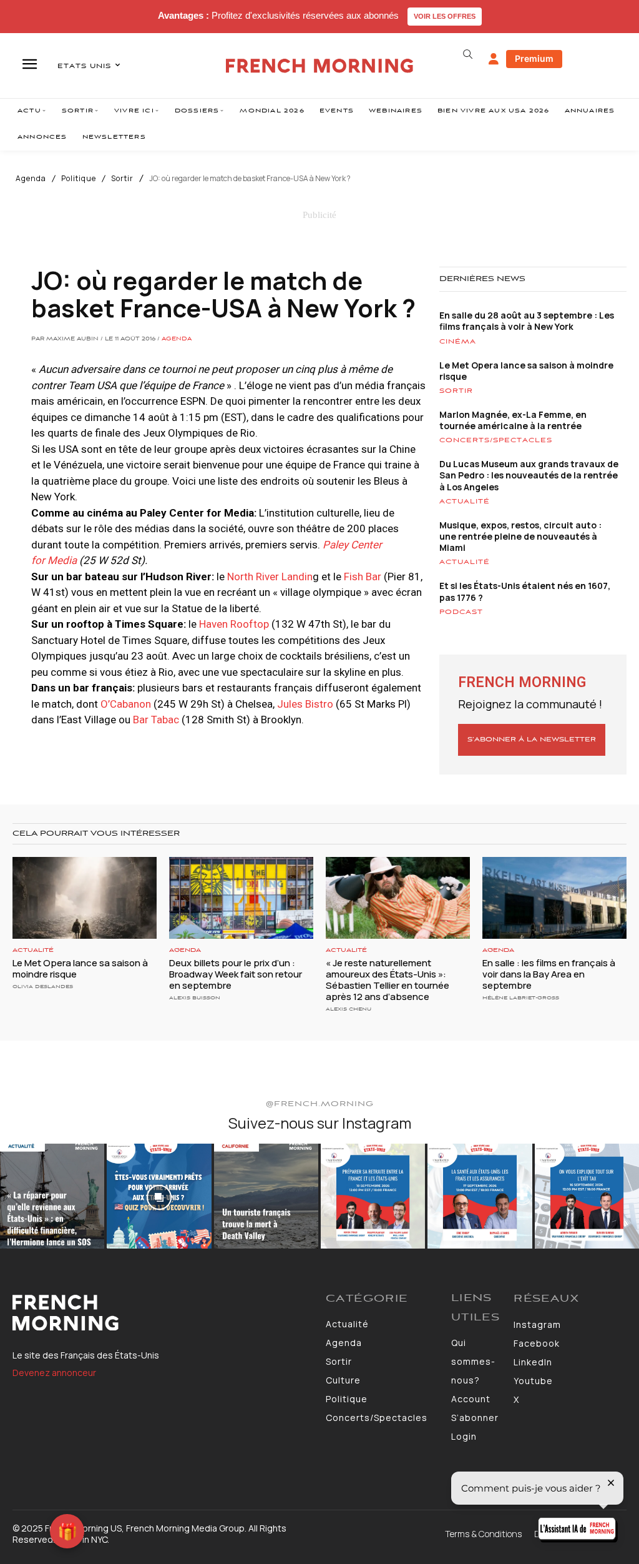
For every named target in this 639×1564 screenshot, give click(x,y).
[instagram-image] (52, 1196)
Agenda (31, 178)
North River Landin (270, 576)
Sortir (122, 178)
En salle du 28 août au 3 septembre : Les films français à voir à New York (526, 320)
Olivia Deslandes (42, 986)
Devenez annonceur (54, 1372)
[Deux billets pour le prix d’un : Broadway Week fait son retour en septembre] (241, 898)
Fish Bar (362, 576)
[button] (468, 54)
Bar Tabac (156, 719)
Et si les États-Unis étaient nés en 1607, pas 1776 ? (524, 591)
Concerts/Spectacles (495, 440)
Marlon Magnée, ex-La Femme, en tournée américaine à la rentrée (513, 420)
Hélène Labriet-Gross (520, 998)
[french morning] (319, 66)
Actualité (464, 501)
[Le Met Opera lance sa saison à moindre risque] (84, 898)
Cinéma (457, 341)
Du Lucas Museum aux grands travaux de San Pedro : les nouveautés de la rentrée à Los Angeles (528, 475)
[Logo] (162, 1313)
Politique (78, 178)
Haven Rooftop (234, 624)
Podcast (461, 612)
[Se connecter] (494, 59)
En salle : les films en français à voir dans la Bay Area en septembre (548, 974)
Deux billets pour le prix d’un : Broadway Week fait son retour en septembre (235, 974)
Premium (534, 58)
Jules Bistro (305, 704)
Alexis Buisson (194, 998)
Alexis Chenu (348, 1009)
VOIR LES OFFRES (445, 16)
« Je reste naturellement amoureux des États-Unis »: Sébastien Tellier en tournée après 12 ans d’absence (387, 979)
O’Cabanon (125, 704)
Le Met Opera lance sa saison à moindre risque (526, 370)
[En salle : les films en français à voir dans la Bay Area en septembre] (554, 898)
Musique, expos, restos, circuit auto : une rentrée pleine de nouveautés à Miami (520, 536)
